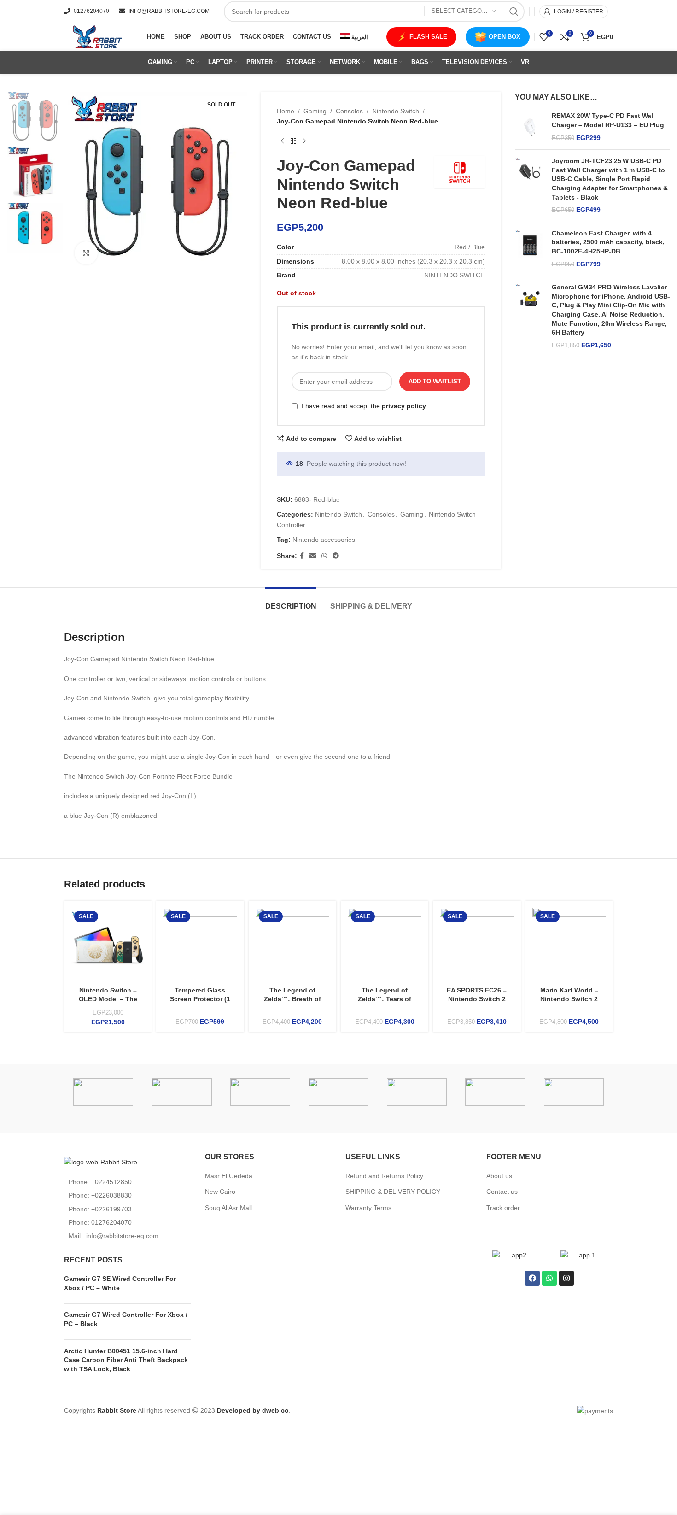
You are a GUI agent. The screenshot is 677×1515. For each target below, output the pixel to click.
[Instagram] (566, 1278)
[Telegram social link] (336, 556)
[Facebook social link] (302, 556)
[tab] (290, 601)
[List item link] (127, 1182)
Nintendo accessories (323, 539)
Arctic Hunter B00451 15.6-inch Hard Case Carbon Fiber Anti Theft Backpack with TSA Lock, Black (126, 1360)
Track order (503, 1207)
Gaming (315, 111)
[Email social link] (313, 556)
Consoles (349, 111)
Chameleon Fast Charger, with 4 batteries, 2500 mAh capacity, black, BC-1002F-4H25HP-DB (608, 242)
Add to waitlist (435, 381)
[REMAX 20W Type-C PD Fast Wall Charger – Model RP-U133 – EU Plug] (530, 127)
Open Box (504, 36)
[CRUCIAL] (574, 1092)
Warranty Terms (368, 1207)
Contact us (502, 1191)
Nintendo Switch (395, 111)
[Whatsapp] (549, 1278)
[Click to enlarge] (86, 252)
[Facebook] (532, 1278)
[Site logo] (96, 36)
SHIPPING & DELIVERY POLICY (392, 1191)
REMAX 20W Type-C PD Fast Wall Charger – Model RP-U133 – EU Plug (608, 120)
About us (499, 1176)
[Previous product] (282, 141)
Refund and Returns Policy (384, 1176)
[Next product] (304, 141)
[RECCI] (103, 1092)
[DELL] (495, 1092)
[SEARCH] (514, 11)
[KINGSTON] (260, 1092)
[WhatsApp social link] (324, 556)
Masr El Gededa (228, 1176)
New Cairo (220, 1191)
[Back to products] (293, 141)
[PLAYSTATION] (181, 1092)
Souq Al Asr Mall (229, 1207)
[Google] (338, 1092)
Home (285, 111)
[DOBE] (417, 1092)
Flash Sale (428, 36)
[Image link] (100, 1161)
